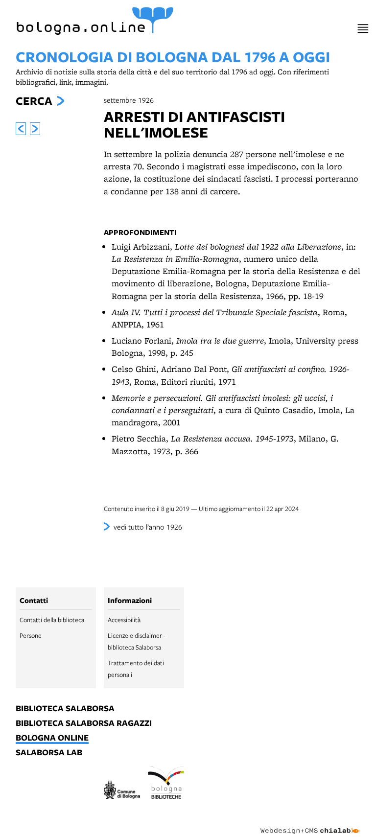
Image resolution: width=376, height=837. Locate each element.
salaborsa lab (49, 753)
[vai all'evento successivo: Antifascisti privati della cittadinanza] (35, 128)
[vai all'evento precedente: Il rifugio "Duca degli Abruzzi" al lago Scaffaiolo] (21, 128)
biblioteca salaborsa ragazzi (84, 723)
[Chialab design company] (310, 823)
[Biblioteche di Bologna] (166, 784)
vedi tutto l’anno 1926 (148, 527)
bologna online (52, 738)
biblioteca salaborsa (65, 709)
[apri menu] (363, 29)
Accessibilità (124, 619)
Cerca (34, 101)
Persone (31, 635)
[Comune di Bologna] (122, 791)
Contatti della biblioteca (52, 619)
